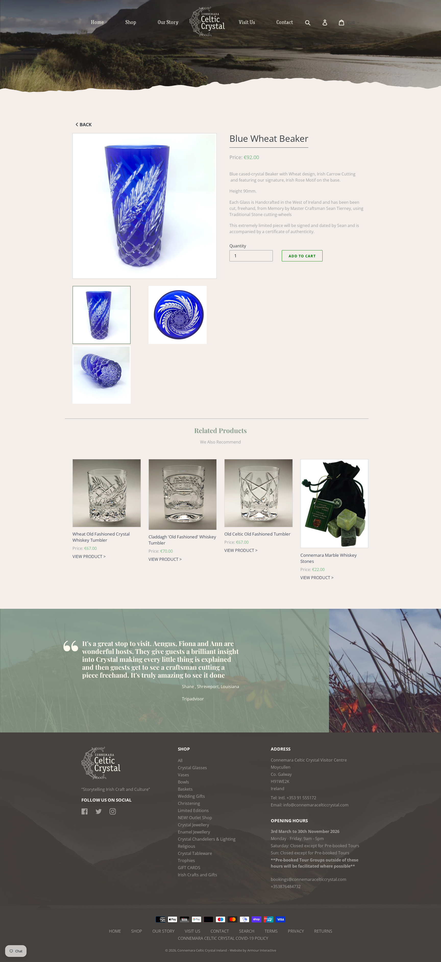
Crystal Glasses (192, 767)
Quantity (237, 246)
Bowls (183, 782)
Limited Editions (193, 810)
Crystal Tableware (195, 853)
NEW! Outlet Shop (195, 817)
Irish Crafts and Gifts (197, 875)
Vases (183, 775)
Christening (189, 803)
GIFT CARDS (189, 867)
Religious (186, 846)
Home (115, 931)
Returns (323, 931)
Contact (220, 931)
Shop (136, 931)
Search (246, 931)
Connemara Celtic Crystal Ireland (202, 950)
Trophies (186, 860)
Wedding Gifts (191, 796)
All (180, 760)
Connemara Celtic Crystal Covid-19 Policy (223, 938)
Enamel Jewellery (194, 832)
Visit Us (192, 931)
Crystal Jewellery (193, 825)
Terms (271, 931)
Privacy (296, 931)
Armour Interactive (261, 950)
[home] (212, 35)
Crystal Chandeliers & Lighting (207, 839)
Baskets (185, 789)
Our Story (163, 931)
